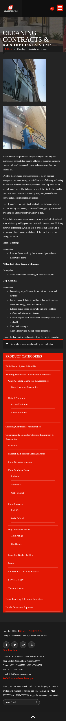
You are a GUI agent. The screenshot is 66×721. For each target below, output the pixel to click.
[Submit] (36, 702)
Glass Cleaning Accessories (24, 387)
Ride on (15, 476)
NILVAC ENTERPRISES (30, 631)
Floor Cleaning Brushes (20, 462)
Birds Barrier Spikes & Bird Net (21, 366)
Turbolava (16, 484)
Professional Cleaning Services (23, 571)
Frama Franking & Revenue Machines (24, 599)
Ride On (15, 510)
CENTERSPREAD (38, 635)
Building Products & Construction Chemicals (28, 374)
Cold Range (17, 535)
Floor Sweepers (15, 504)
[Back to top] (33, 716)
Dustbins (12, 445)
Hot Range (16, 544)
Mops (11, 563)
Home (9, 49)
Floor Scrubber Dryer (18, 470)
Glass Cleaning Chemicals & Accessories (28, 380)
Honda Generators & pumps (19, 607)
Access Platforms (19, 404)
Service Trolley (15, 579)
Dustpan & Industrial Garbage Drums (26, 453)
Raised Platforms (16, 398)
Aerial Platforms (19, 412)
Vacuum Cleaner (16, 588)
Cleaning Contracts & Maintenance (23, 426)
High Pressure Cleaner (19, 529)
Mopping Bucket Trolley (20, 555)
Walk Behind (17, 492)
